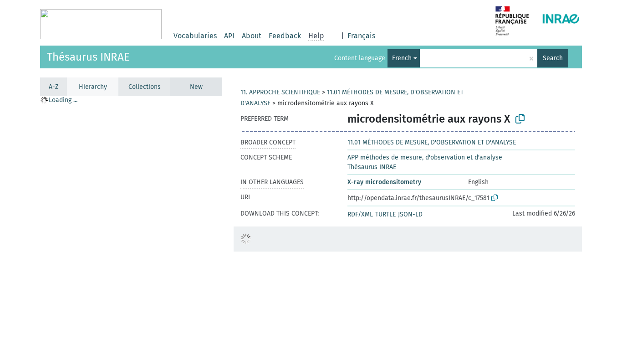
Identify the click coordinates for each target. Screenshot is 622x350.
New (196, 87)
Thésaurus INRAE (88, 57)
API (229, 35)
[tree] (131, 222)
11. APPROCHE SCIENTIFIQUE (280, 92)
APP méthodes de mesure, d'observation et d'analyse (424, 157)
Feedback (285, 35)
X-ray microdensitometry (384, 182)
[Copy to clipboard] (520, 119)
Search (553, 58)
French (402, 58)
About (251, 35)
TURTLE (385, 214)
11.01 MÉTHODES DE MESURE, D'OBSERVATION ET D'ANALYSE (431, 142)
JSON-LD (410, 214)
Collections (144, 87)
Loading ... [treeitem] (63, 100)
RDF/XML (360, 214)
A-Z (53, 87)
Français (361, 35)
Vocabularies (195, 35)
